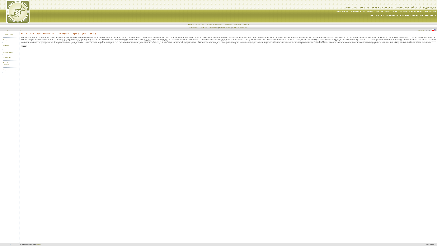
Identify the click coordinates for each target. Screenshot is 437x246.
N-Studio (38, 244)
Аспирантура (213, 27)
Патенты (246, 24)
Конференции (193, 27)
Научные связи (8, 70)
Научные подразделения (214, 24)
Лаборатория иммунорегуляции (24, 30)
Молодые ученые (225, 27)
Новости (191, 24)
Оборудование (8, 52)
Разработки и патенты (7, 63)
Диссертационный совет (240, 27)
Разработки (237, 24)
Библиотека (203, 27)
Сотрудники (7, 40)
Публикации (228, 24)
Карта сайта (420, 30)
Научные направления (7, 46)
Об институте (200, 24)
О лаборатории (8, 34)
